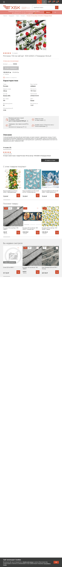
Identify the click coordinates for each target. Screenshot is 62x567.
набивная (33, 86)
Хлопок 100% (6, 95)
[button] (6, 187)
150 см (5, 91)
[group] (11, 183)
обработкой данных (28, 562)
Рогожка (5, 86)
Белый (32, 100)
